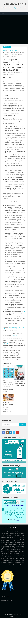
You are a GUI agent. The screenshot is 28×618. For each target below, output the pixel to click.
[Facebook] (3, 432)
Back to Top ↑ (14, 616)
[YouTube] (17, 432)
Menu (2, 13)
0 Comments (12, 74)
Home (4, 50)
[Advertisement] (14, 30)
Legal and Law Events (12, 50)
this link (15, 335)
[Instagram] (7, 432)
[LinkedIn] (10, 432)
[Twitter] (14, 432)
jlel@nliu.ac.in (7, 343)
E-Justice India (14, 4)
